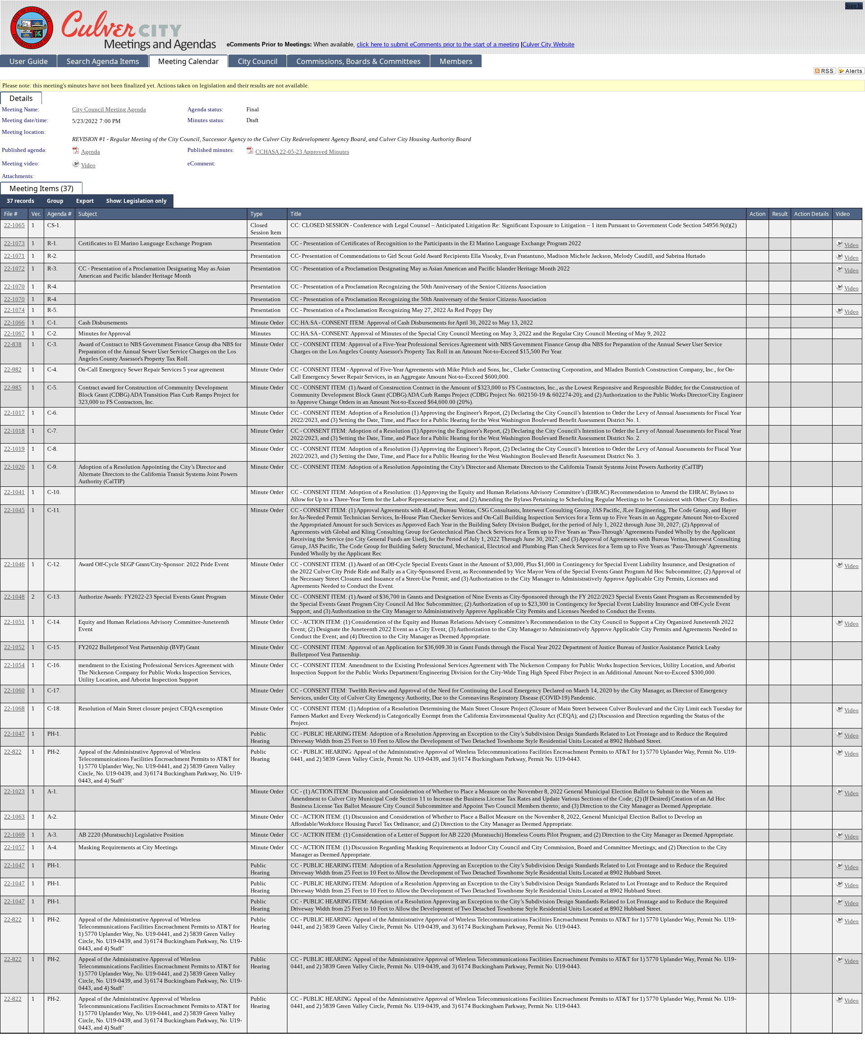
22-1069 (14, 834)
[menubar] (86, 201)
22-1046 (14, 564)
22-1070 (14, 286)
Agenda (90, 151)
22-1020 (14, 466)
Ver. (36, 214)
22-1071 (14, 255)
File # (11, 214)
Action (757, 214)
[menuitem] (20, 201)
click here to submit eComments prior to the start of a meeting (438, 44)
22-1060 (14, 690)
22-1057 (14, 847)
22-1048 (14, 596)
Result (780, 214)
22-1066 (14, 322)
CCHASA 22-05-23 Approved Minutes (302, 151)
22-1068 (14, 708)
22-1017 (14, 412)
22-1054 (14, 665)
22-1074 (14, 310)
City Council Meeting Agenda (109, 109)
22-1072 (14, 268)
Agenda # (59, 214)
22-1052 (14, 647)
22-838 (13, 344)
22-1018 (14, 430)
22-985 (13, 387)
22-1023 (14, 791)
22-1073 (14, 243)
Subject (87, 214)
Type (256, 214)
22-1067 (14, 333)
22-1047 (14, 733)
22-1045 (14, 510)
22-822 (13, 751)
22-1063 (14, 816)
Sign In (854, 5)
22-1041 (14, 492)
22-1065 (14, 225)
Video (88, 165)
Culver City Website (548, 44)
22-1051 (14, 621)
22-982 (13, 369)
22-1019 (14, 448)
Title (296, 214)
